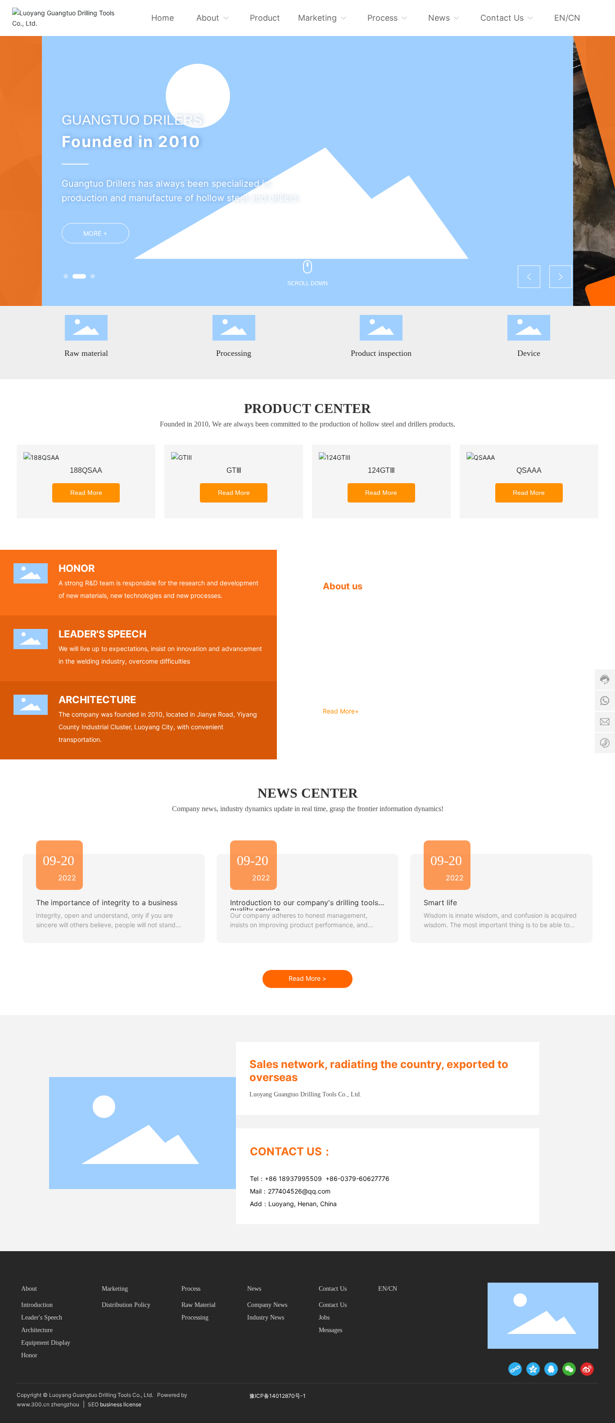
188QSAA (86, 470)
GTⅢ (233, 470)
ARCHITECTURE (97, 699)
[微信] (569, 1369)
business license (121, 1404)
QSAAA (529, 470)
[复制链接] (515, 1369)
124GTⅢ (381, 470)
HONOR (77, 568)
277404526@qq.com (299, 1191)
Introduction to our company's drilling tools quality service (304, 906)
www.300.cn (33, 1404)
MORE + (95, 233)
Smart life (440, 902)
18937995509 (302, 1178)
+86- (333, 1178)
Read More (86, 492)
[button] (65, 276)
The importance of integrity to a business (106, 902)
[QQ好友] (551, 1369)
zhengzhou (65, 1404)
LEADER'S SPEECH (102, 634)
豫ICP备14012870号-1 (277, 1395)
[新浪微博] (587, 1369)
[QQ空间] (533, 1369)
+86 (272, 1178)
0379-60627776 (364, 1178)
